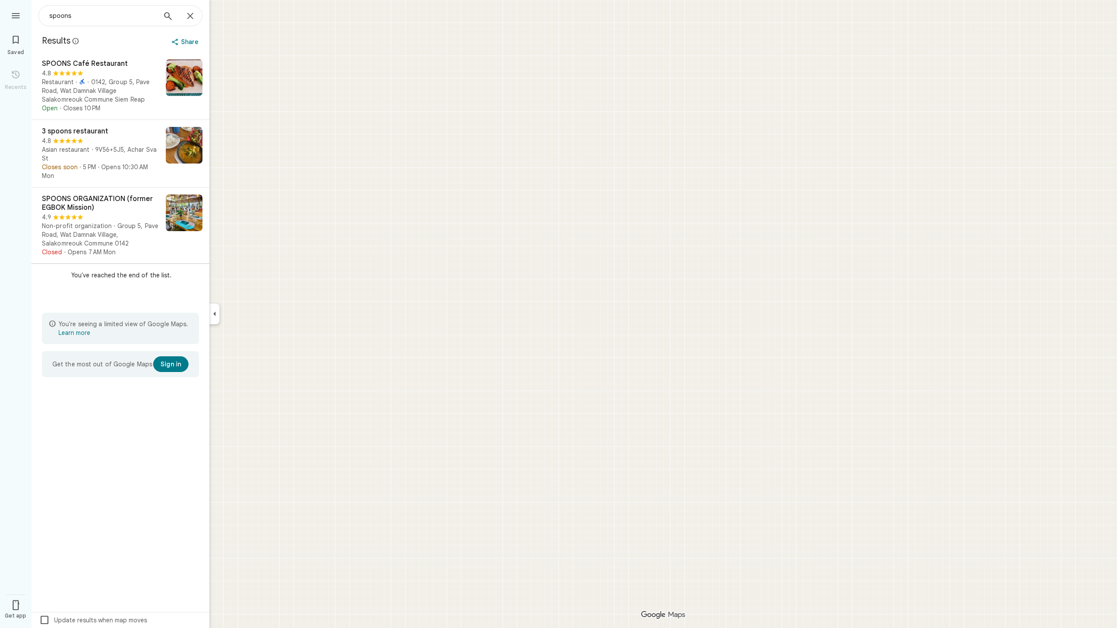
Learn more (74, 333)
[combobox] (102, 15)
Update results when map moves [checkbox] (93, 620)
